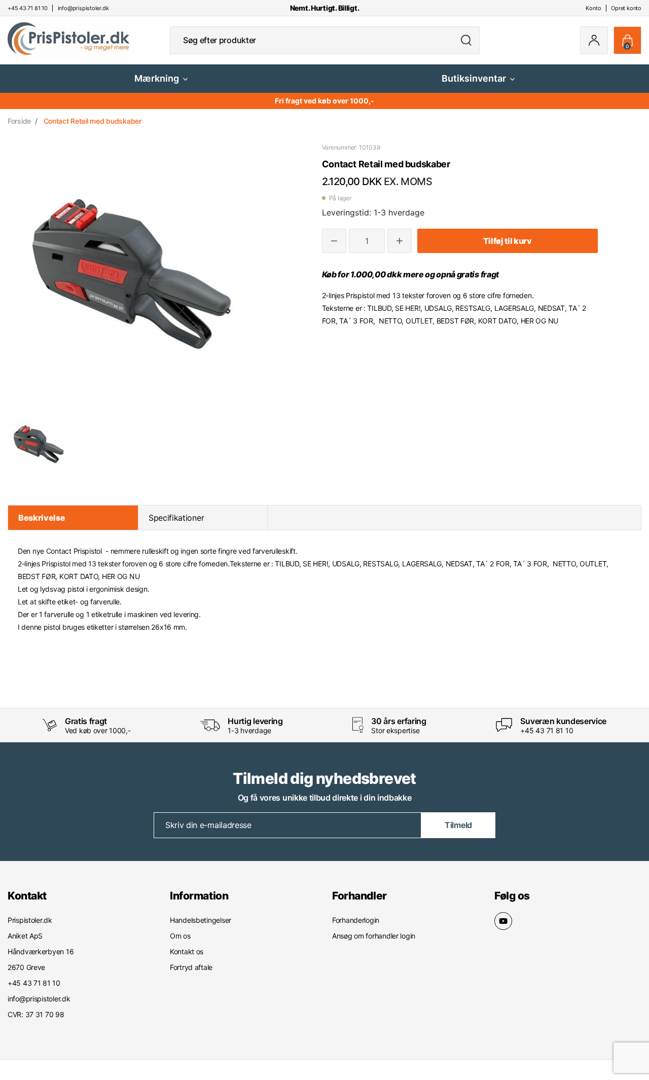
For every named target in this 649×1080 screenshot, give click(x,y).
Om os (180, 935)
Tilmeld (458, 825)
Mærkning (156, 78)
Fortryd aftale (191, 967)
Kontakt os (186, 951)
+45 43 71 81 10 (546, 730)
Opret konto (626, 8)
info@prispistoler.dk (39, 998)
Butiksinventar (474, 78)
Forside (19, 121)
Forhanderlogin (355, 920)
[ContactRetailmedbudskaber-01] (39, 444)
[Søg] (466, 40)
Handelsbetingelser (200, 920)
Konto (593, 8)
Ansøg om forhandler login (373, 935)
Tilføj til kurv (507, 241)
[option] (39, 444)
